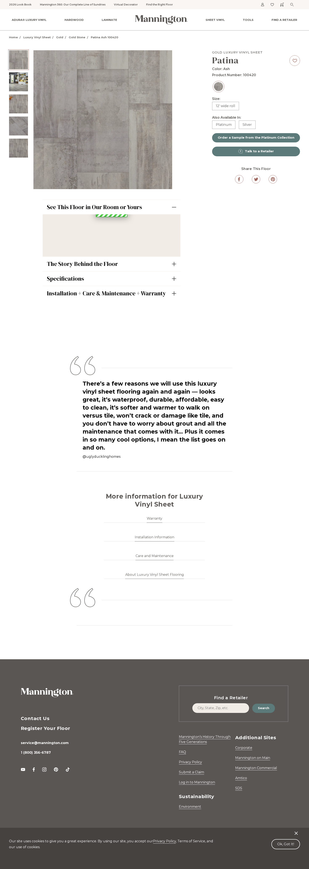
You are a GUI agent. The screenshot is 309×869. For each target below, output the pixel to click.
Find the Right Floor (159, 4)
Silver (247, 125)
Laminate (109, 19)
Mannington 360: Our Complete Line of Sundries (73, 4)
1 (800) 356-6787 (36, 753)
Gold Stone (77, 37)
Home (13, 37)
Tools (248, 19)
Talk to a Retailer (259, 151)
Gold (59, 37)
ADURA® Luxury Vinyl (29, 19)
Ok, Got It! (285, 844)
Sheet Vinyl (215, 19)
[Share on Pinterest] (273, 179)
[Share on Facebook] (239, 179)
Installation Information (154, 537)
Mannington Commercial (256, 768)
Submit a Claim (191, 772)
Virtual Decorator (126, 4)
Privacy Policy (190, 762)
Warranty (154, 518)
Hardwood (74, 19)
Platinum (224, 125)
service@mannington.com (45, 743)
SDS (238, 788)
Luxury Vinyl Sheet (37, 37)
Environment (190, 807)
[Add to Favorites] (295, 61)
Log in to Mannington (197, 782)
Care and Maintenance (155, 556)
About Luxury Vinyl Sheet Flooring (154, 575)
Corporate (243, 748)
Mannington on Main (252, 758)
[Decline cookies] (296, 831)
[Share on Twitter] (256, 179)
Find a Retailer (284, 19)
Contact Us (35, 718)
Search (263, 708)
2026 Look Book (20, 4)
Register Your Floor (45, 728)
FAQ (182, 752)
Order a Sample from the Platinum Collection (256, 137)
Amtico (241, 778)
